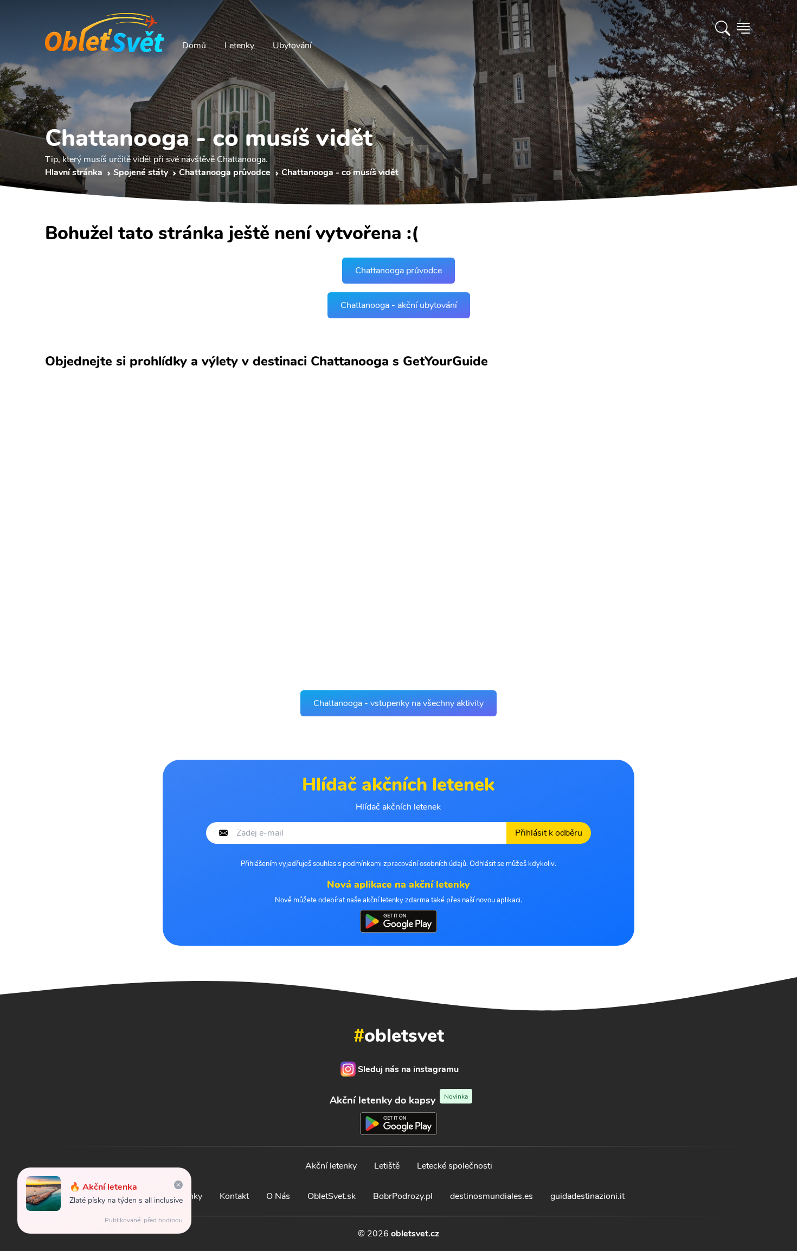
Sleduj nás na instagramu (408, 1069)
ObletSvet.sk (331, 1196)
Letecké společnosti (454, 1166)
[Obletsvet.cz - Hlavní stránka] (104, 28)
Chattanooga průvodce (398, 271)
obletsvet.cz (415, 1234)
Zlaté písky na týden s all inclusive (126, 1200)
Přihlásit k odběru (548, 833)
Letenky (239, 46)
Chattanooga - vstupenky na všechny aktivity (398, 703)
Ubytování (292, 46)
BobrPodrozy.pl (403, 1196)
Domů (194, 46)
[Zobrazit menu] (743, 28)
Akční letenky (331, 1166)
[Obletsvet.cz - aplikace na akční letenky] (398, 921)
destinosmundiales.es (491, 1196)
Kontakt (234, 1196)
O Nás (278, 1196)
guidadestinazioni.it (587, 1196)
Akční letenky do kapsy (399, 1100)
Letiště (387, 1166)
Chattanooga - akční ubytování (398, 305)
